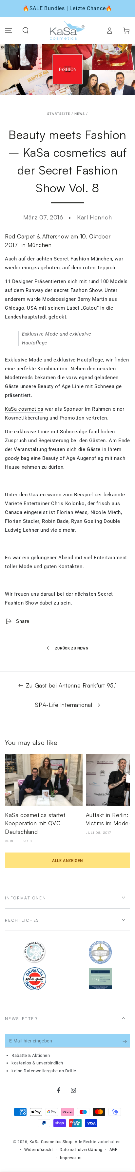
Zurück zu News (71, 648)
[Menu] (8, 30)
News (79, 113)
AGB (113, 1149)
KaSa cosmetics (24, 409)
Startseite (58, 113)
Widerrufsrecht (38, 1149)
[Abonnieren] (126, 1041)
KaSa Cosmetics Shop (50, 1142)
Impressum (71, 1158)
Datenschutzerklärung (81, 1149)
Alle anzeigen (67, 860)
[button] (25, 30)
